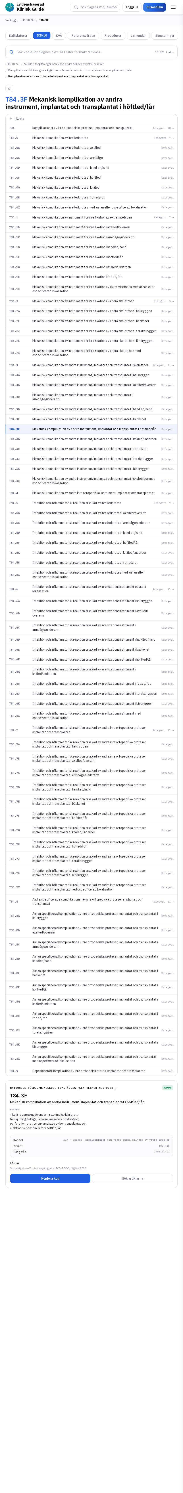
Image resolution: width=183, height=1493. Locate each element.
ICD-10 (42, 35)
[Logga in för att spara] (9, 88)
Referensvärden (83, 36)
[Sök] (76, 7)
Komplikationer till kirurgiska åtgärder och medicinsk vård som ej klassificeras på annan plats (69, 70)
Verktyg (10, 20)
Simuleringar (165, 36)
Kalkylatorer (18, 36)
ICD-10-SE (27, 20)
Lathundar (138, 36)
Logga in (132, 7)
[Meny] (173, 7)
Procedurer (112, 36)
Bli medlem (154, 7)
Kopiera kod (50, 1178)
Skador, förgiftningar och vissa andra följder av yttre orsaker (64, 64)
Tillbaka (19, 119)
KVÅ (59, 36)
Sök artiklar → (132, 1178)
